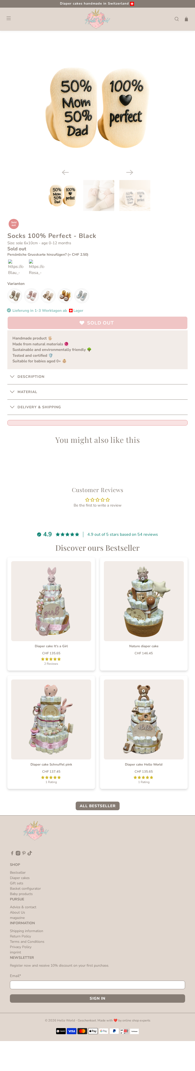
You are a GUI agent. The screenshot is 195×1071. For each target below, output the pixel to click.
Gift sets (16, 883)
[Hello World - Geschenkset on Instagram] (18, 854)
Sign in (97, 998)
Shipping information (26, 931)
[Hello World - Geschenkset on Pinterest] (24, 854)
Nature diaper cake (143, 646)
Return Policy (20, 936)
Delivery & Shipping (39, 407)
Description (31, 376)
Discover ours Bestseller (97, 548)
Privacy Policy (20, 947)
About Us (17, 912)
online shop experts (136, 1020)
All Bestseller (98, 805)
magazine (17, 917)
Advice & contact (23, 907)
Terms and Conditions (27, 941)
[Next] (130, 172)
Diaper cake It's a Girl (51, 646)
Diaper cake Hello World (143, 764)
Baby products (21, 893)
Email (15, 975)
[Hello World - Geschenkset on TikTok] (29, 854)
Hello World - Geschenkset (76, 1020)
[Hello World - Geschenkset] (97, 19)
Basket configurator (25, 888)
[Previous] (65, 172)
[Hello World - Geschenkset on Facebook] (12, 854)
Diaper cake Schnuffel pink (51, 764)
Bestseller (18, 872)
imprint (15, 952)
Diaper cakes (20, 877)
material (27, 392)
